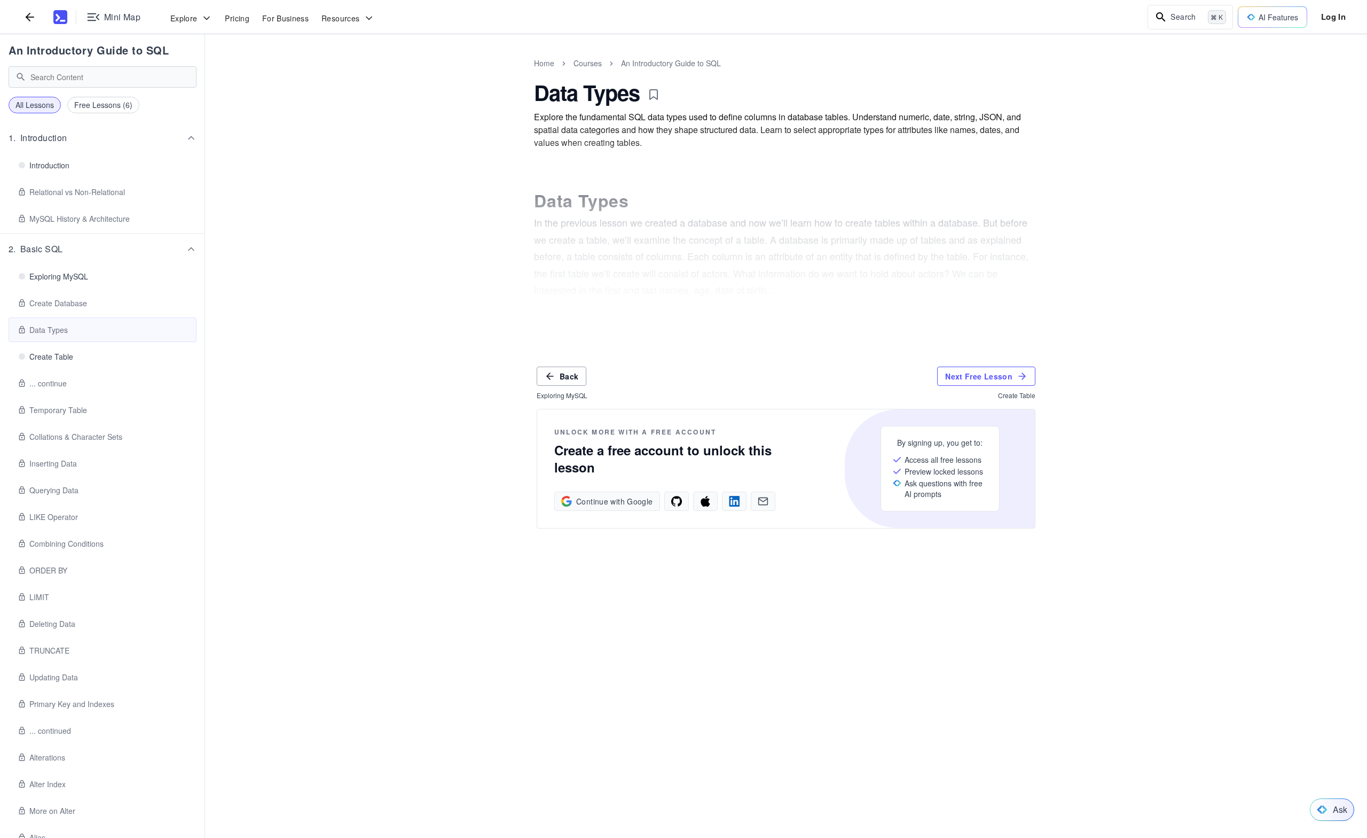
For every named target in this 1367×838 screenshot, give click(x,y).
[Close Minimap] (205, 74)
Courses (587, 63)
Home (544, 63)
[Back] (30, 16)
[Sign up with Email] (763, 501)
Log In (1333, 16)
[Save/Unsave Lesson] (653, 94)
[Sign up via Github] (676, 501)
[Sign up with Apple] (705, 501)
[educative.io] (60, 17)
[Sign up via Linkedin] (734, 501)
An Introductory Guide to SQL (89, 50)
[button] (102, 138)
